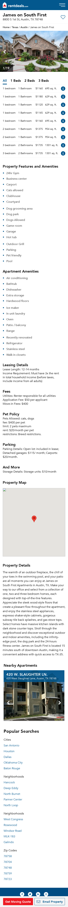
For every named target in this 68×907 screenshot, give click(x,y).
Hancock (9, 782)
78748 (8, 868)
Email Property (52, 901)
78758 (8, 856)
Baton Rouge (12, 768)
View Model (63, 88)
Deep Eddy (11, 788)
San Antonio (11, 745)
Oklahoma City (13, 762)
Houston (9, 751)
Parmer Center (13, 799)
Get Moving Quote (18, 901)
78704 (8, 862)
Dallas (7, 757)
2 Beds (29, 80)
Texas (15, 27)
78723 (8, 879)
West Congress (13, 819)
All (5, 80)
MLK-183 (9, 836)
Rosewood (10, 825)
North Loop (11, 805)
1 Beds (16, 80)
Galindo (9, 842)
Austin (24, 27)
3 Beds (43, 80)
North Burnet (12, 794)
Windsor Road (13, 831)
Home (6, 27)
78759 (8, 873)
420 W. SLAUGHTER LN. (27, 674)
